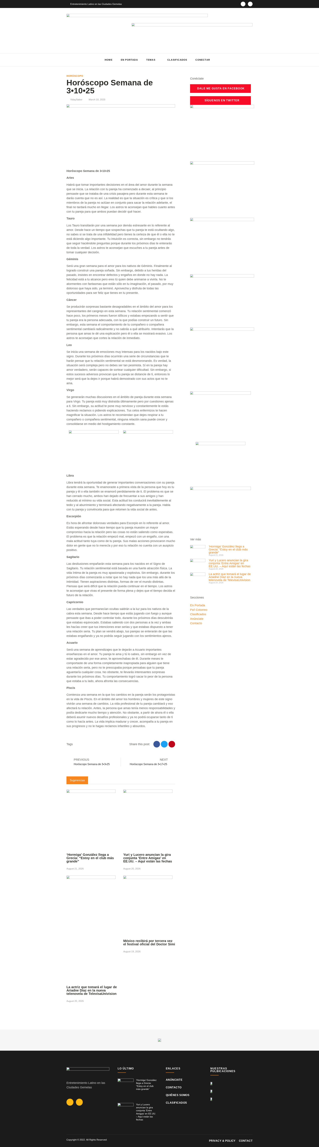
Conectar (202, 59)
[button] (249, 60)
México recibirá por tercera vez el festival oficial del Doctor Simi (149, 942)
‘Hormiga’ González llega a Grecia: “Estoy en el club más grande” (90, 858)
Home (108, 59)
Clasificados (177, 59)
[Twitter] (250, 4)
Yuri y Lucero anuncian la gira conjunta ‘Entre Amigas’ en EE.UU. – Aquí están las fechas (147, 858)
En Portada (129, 59)
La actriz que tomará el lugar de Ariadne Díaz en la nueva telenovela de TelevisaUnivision (91, 990)
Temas (150, 59)
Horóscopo (74, 76)
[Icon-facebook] (243, 4)
